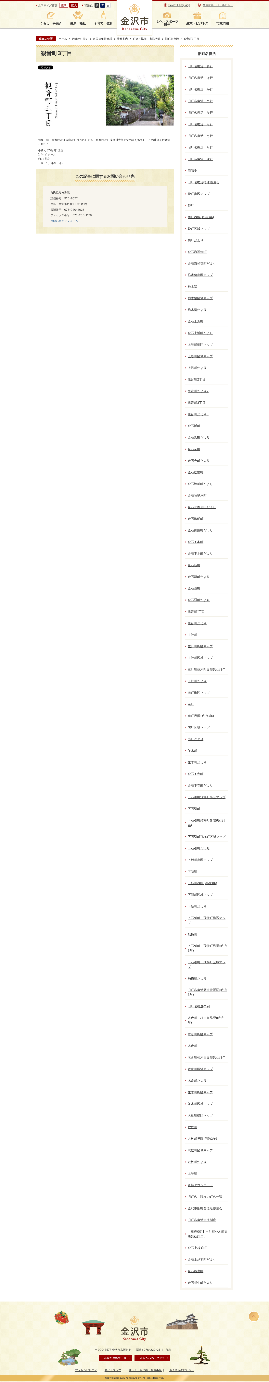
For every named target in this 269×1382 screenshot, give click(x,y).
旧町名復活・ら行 (200, 124)
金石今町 (194, 449)
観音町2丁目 (196, 379)
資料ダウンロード (200, 1185)
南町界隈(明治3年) (201, 716)
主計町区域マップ (200, 658)
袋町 (191, 205)
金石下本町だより (200, 553)
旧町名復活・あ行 (200, 66)
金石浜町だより (199, 437)
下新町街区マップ (200, 860)
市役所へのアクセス (152, 1358)
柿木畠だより (197, 310)
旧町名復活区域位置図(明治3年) (207, 992)
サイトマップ (113, 1370)
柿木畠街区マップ (200, 275)
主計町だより (197, 681)
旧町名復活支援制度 (202, 1220)
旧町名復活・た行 (200, 147)
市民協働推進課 (102, 38)
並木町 (192, 751)
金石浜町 (194, 426)
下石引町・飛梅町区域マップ (206, 964)
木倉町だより (197, 1081)
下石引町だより (199, 848)
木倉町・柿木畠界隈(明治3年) (206, 1020)
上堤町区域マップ (200, 356)
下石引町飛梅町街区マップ (206, 797)
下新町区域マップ (200, 895)
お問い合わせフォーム (64, 221)
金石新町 (194, 565)
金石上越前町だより (202, 1259)
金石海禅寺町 (197, 252)
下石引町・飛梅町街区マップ (206, 920)
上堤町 (192, 1173)
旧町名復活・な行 (200, 113)
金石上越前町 (197, 1248)
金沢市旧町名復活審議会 (205, 1208)
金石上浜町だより (200, 333)
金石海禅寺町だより (202, 263)
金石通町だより (199, 600)
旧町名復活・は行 (200, 78)
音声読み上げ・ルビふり (218, 5)
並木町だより (197, 762)
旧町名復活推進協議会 (203, 182)
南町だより (195, 739)
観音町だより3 (198, 414)
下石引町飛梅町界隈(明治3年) (206, 822)
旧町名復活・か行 (200, 89)
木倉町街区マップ (200, 1034)
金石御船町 (195, 519)
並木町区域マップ (200, 1104)
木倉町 (192, 1046)
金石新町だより (199, 577)
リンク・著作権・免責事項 (145, 1370)
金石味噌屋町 (197, 495)
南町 (191, 704)
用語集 (192, 171)
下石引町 (194, 809)
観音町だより (197, 623)
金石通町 (194, 588)
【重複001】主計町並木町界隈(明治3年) (208, 1234)
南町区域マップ (199, 727)
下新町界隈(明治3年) (202, 883)
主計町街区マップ (200, 646)
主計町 (192, 635)
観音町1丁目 (196, 611)
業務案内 (122, 38)
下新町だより (197, 906)
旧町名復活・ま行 (200, 101)
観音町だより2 (198, 391)
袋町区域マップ (199, 229)
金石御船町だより (200, 530)
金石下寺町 (195, 774)
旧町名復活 (172, 38)
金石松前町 (195, 472)
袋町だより (195, 240)
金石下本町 (195, 542)
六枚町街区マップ (200, 1115)
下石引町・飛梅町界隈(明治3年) (207, 948)
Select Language (179, 5)
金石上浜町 (195, 321)
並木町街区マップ (200, 1092)
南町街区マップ (199, 693)
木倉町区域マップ (200, 1069)
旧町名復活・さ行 (200, 136)
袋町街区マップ (199, 194)
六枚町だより (197, 1162)
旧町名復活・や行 (200, 159)
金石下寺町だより (200, 785)
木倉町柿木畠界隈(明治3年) (207, 1057)
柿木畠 (192, 286)
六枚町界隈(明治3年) (202, 1139)
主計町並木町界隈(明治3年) (207, 669)
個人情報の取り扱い (181, 1370)
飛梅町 (192, 934)
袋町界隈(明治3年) (201, 217)
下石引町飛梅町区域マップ (206, 837)
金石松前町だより (200, 484)
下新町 (192, 871)
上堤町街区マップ (200, 344)
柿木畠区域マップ (200, 298)
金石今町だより (199, 461)
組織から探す (80, 38)
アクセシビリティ (86, 1370)
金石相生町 (195, 1271)
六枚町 (192, 1127)
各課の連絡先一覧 (115, 1358)
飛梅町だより (197, 978)
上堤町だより (197, 368)
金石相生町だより (200, 1283)
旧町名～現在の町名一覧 (205, 1197)
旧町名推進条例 (199, 1006)
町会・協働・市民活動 (146, 38)
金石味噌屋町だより (202, 507)
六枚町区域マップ (200, 1150)
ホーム (63, 38)
